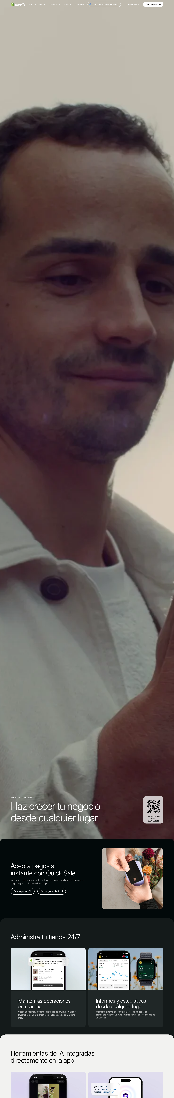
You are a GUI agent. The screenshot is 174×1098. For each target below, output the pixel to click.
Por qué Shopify (36, 4)
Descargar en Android (51, 891)
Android (156, 821)
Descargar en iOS (22, 891)
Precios (67, 4)
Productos (53, 4)
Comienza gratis (153, 4)
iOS (149, 821)
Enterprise (79, 4)
